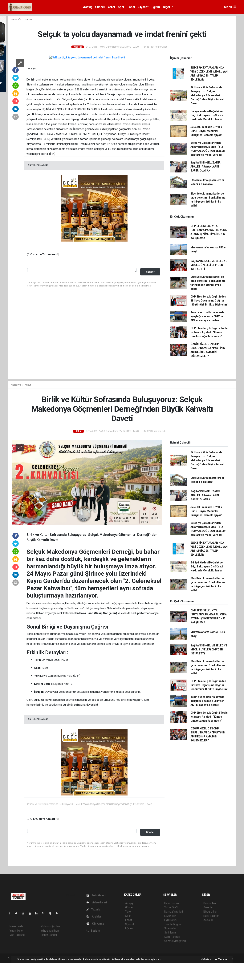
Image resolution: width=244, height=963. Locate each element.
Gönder (150, 271)
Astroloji (208, 920)
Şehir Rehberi (172, 936)
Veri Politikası (17, 934)
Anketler (208, 907)
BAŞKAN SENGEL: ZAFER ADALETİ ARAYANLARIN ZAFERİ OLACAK (205, 166)
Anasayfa (16, 19)
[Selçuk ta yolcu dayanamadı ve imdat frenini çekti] (87, 57)
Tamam (222, 959)
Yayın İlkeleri (17, 930)
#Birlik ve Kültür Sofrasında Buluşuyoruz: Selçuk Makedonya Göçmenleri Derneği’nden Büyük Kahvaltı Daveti (89, 804)
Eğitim (156, 7)
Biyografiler (210, 911)
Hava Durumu (172, 903)
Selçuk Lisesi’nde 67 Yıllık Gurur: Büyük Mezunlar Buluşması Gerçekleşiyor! (206, 130)
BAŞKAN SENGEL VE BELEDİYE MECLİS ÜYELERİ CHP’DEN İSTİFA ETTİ (208, 264)
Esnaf (131, 7)
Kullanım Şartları (50, 926)
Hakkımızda (16, 926)
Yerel (111, 7)
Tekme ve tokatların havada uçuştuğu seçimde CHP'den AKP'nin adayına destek (207, 316)
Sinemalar (170, 928)
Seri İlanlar (170, 932)
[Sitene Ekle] (58, 913)
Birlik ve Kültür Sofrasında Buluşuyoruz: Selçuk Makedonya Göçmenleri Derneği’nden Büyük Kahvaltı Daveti (207, 95)
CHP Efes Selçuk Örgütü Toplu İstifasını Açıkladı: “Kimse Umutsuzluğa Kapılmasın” (209, 332)
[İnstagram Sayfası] (24, 913)
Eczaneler (170, 915)
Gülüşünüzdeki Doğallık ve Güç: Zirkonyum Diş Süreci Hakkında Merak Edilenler (206, 115)
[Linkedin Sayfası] (38, 913)
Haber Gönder (49, 934)
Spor (121, 7)
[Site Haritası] (51, 913)
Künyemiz (97, 923)
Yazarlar (96, 909)
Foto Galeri (98, 895)
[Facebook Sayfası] (11, 913)
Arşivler (96, 916)
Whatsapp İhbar (50, 930)
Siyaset (143, 7)
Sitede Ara (209, 903)
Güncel (100, 7)
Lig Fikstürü (170, 920)
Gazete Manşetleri (175, 940)
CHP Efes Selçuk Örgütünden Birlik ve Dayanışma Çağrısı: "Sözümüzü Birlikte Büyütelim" (208, 300)
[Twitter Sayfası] (17, 913)
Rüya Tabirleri (211, 915)
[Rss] (44, 913)
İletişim (95, 930)
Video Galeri (99, 902)
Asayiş (87, 7)
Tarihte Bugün (172, 924)
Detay (207, 959)
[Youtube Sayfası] (31, 913)
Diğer (167, 7)
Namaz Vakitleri (173, 911)
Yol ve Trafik (171, 907)
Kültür (28, 384)
